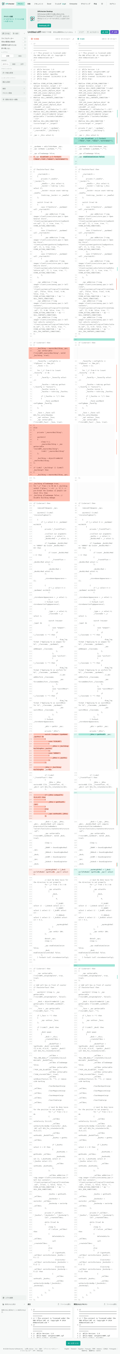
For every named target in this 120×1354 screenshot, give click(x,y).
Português (112, 1349)
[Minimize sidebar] (24, 33)
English (67, 1349)
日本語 (105, 1349)
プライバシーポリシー (51, 1349)
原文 (29, 1304)
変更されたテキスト (81, 1304)
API (34, 1351)
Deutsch (74, 1349)
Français (88, 1349)
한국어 (98, 1351)
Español (80, 1349)
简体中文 (84, 1351)
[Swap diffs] (73, 39)
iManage (40, 1351)
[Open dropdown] (75, 32)
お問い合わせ (29, 1349)
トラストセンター (25, 1351)
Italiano (99, 1349)
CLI (36, 1349)
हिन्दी (94, 1349)
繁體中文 (92, 1351)
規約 (40, 1349)
